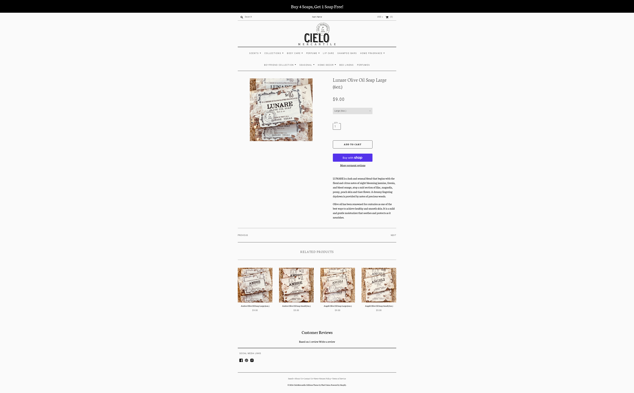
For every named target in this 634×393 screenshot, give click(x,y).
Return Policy (325, 378)
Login (314, 16)
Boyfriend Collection (279, 65)
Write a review (327, 341)
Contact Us (308, 378)
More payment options (352, 165)
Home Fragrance (371, 53)
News (316, 378)
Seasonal (306, 65)
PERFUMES (363, 65)
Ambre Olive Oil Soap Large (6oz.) (255, 305)
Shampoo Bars (347, 53)
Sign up (319, 16)
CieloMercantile (300, 385)
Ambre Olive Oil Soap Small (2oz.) (296, 305)
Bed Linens (346, 65)
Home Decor (326, 65)
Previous (243, 235)
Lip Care (328, 53)
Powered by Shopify (338, 385)
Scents (254, 53)
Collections (273, 53)
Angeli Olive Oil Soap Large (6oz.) (338, 305)
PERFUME (312, 53)
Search (290, 378)
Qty (336, 123)
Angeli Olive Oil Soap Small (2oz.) (379, 305)
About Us (299, 378)
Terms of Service (339, 378)
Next (393, 235)
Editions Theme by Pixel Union (318, 385)
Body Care (294, 53)
